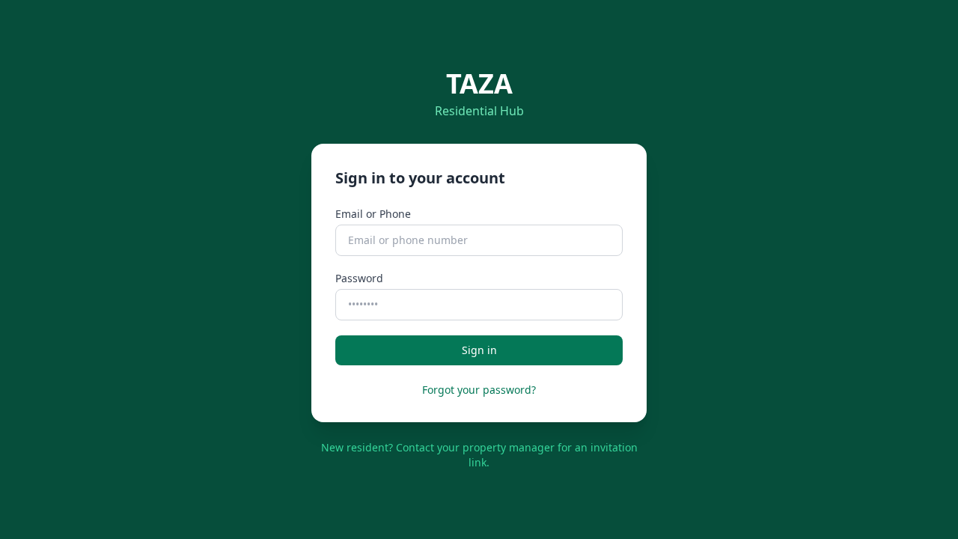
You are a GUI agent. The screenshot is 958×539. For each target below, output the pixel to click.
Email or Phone (373, 214)
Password (359, 278)
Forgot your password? (479, 390)
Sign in (479, 350)
